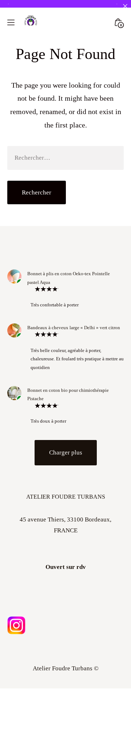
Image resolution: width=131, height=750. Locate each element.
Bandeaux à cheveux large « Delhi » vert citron (73, 327)
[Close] (125, 6)
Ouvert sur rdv (65, 566)
